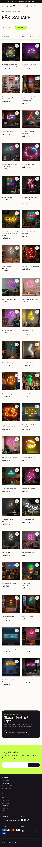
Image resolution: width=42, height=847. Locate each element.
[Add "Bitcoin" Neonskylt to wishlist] (17, 375)
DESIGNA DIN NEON (7, 781)
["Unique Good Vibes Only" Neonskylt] (31, 224)
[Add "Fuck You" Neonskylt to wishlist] (17, 344)
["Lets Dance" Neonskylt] (31, 480)
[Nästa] (27, 696)
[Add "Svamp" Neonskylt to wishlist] (17, 312)
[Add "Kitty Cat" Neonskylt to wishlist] (37, 146)
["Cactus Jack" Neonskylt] (31, 385)
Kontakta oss (5, 805)
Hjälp (3, 793)
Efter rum (4, 791)
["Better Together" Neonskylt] (11, 575)
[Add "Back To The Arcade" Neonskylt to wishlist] (17, 661)
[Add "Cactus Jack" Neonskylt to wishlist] (37, 375)
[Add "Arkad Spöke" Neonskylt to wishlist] (37, 630)
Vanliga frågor (5, 800)
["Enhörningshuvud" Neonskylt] (11, 259)
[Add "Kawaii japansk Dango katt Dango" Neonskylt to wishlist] (17, 146)
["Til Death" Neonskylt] (31, 511)
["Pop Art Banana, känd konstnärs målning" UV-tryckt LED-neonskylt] (11, 225)
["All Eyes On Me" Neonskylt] (11, 449)
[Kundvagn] (35, 6)
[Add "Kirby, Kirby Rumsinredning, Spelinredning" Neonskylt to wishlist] (17, 406)
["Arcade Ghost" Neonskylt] (11, 640)
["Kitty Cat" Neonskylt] (31, 156)
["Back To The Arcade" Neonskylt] (11, 672)
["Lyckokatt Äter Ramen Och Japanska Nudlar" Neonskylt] (11, 57)
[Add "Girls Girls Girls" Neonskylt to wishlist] (37, 534)
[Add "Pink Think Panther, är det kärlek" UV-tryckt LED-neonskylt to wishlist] (37, 179)
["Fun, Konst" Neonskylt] (31, 449)
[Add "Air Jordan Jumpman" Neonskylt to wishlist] (37, 113)
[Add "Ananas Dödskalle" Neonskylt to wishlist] (37, 565)
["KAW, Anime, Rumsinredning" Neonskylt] (31, 57)
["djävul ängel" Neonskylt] (11, 291)
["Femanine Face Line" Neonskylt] (11, 512)
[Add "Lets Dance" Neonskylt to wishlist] (37, 470)
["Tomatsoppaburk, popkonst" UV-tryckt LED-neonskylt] (11, 89)
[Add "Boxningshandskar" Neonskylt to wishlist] (37, 312)
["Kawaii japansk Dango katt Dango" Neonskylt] (11, 157)
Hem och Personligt (7, 786)
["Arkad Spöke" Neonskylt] (31, 640)
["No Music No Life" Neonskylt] (31, 258)
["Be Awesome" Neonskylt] (11, 480)
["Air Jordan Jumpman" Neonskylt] (31, 124)
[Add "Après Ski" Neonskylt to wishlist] (37, 598)
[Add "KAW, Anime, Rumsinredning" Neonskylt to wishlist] (37, 46)
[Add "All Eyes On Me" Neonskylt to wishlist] (17, 439)
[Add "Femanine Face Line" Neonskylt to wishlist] (17, 501)
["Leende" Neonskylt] (11, 189)
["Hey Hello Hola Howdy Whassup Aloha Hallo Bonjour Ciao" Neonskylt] (31, 90)
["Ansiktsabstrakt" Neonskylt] (31, 354)
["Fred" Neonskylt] (11, 544)
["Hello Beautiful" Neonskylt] (31, 291)
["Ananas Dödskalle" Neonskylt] (31, 576)
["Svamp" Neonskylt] (11, 322)
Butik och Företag (6, 788)
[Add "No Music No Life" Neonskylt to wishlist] (37, 248)
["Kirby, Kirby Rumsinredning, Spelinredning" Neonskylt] (11, 417)
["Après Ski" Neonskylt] (31, 608)
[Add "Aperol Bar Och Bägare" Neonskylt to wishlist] (17, 598)
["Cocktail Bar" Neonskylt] (11, 123)
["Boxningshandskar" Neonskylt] (31, 323)
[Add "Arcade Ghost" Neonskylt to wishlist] (17, 630)
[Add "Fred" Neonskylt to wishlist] (17, 534)
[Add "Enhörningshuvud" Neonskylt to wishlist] (17, 248)
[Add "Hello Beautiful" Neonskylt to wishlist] (37, 281)
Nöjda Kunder (5, 808)
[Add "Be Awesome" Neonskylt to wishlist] (17, 470)
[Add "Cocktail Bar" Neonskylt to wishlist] (17, 113)
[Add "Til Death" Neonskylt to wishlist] (37, 501)
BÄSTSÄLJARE (5, 783)
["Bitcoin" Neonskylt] (11, 385)
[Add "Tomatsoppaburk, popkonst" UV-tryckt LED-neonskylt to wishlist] (17, 78)
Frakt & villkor (5, 803)
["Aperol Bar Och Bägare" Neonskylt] (11, 609)
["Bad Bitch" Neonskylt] (31, 671)
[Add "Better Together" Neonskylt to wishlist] (17, 565)
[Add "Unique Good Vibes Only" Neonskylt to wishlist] (37, 213)
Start (3, 11)
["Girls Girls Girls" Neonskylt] (31, 544)
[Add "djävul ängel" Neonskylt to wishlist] (17, 281)
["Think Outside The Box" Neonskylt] (31, 417)
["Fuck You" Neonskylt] (11, 354)
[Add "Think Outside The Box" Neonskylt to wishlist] (37, 406)
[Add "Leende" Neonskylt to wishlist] (17, 179)
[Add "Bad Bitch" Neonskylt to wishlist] (37, 661)
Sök (3, 810)
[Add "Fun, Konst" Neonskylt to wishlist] (37, 439)
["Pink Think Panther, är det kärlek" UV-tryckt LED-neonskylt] (31, 191)
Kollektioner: (9, 11)
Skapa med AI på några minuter (15, 732)
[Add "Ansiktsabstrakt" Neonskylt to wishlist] (37, 344)
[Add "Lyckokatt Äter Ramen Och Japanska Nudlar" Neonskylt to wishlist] (17, 46)
